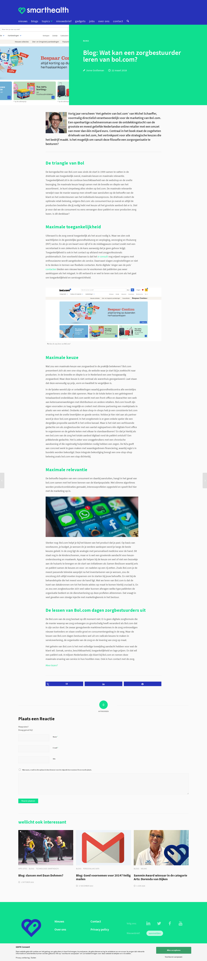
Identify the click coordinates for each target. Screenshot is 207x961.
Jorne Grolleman (95, 70)
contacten (51, 269)
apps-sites (22, 869)
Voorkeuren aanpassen (173, 957)
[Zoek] (127, 21)
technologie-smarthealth (47, 869)
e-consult (103, 256)
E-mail (55, 748)
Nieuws (59, 921)
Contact (96, 921)
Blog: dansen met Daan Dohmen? (40, 875)
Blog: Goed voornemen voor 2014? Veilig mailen (103, 877)
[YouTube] (180, 923)
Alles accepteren (173, 950)
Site (54, 759)
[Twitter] (159, 923)
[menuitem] (23, 21)
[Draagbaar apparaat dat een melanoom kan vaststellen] (205, 480)
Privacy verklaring (23, 958)
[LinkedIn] (148, 923)
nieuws (144, 869)
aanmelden (155, 933)
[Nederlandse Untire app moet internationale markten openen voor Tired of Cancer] (2, 480)
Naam (55, 736)
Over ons (60, 929)
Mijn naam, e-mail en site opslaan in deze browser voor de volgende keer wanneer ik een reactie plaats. (57, 770)
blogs (31, 869)
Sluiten (33, 958)
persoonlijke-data (91, 869)
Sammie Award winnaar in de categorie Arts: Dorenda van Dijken (160, 877)
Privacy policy (100, 929)
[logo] (43, 10)
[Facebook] (169, 923)
